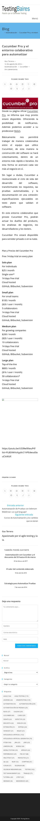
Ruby (15, 762)
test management (11, 773)
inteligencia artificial (13, 735)
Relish (17, 130)
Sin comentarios (11, 69)
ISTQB (7, 742)
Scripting (27, 762)
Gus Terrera (9, 61)
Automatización (11, 67)
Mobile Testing (10, 750)
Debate (7, 719)
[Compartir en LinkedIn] (22, 84)
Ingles (21, 731)
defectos (20, 719)
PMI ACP (24, 754)
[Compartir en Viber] (28, 84)
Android (8, 700)
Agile (7, 696)
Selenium (20, 766)
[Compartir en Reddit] (11, 89)
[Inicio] (2, 33)
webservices (22, 781)
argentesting (23, 700)
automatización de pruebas (15, 708)
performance (9, 754)
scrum (7, 766)
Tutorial (8, 777)
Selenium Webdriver (12, 769)
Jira (17, 742)
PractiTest (8, 758)
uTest (20, 777)
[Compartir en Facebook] (11, 84)
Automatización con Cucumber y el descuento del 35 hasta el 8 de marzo (20, 556)
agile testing (21, 696)
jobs (27, 742)
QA (5, 762)
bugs (6, 712)
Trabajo (28, 773)
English (21, 723)
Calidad (18, 712)
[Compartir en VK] (34, 84)
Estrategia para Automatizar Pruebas (20, 583)
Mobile (20, 746)
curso (21, 715)
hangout (8, 731)
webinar (8, 781)
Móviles (25, 750)
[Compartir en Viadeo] (23, 89)
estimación (9, 727)
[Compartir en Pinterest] (16, 84)
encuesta (8, 723)
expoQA (22, 727)
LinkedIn (8, 746)
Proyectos (23, 758)
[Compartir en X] (5, 84)
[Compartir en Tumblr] (17, 89)
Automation (9, 704)
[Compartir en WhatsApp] (29, 89)
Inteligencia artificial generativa (17, 739)
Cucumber (24, 67)
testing (29, 769)
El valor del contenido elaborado (20, 569)
